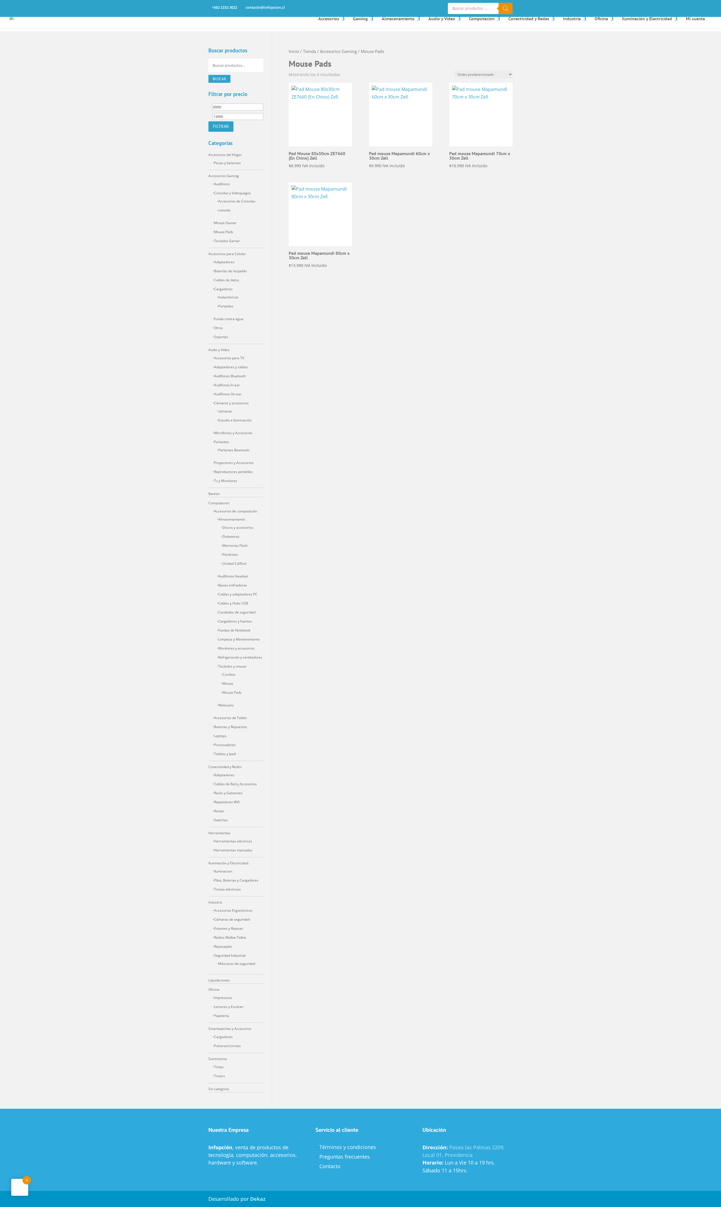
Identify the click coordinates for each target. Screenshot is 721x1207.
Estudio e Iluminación (235, 420)
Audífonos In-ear (227, 385)
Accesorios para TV (229, 358)
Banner (214, 493)
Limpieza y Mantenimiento (239, 639)
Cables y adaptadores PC (237, 594)
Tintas (219, 1067)
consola (224, 210)
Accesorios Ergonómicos (233, 910)
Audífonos (222, 184)
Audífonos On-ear (228, 394)
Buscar (219, 78)
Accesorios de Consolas (236, 201)
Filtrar (221, 126)
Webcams (226, 705)
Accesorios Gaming (338, 51)
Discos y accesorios (237, 527)
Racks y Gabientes (228, 793)
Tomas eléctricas (227, 889)
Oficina (601, 18)
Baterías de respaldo (230, 271)
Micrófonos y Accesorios (233, 432)
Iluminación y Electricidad (647, 18)
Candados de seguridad (236, 612)
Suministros (217, 1058)
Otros (218, 327)
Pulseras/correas (227, 1045)
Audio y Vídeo (441, 18)
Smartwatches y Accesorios (230, 1028)
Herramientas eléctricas (233, 841)
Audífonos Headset (233, 576)
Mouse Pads (223, 231)
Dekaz (258, 1198)
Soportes (221, 336)
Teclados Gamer (227, 240)
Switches (221, 820)
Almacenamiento (398, 18)
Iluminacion (223, 871)
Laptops (220, 735)
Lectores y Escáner (229, 1006)
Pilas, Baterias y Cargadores (236, 880)
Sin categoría (218, 1088)
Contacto (330, 1166)
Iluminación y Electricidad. (228, 863)
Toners (219, 1076)
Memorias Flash (235, 545)
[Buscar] (506, 8)
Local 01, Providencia (447, 1155)
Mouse (227, 683)
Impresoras (223, 997)
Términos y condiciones (347, 1147)
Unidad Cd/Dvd (234, 563)
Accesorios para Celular (227, 253)
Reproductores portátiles (233, 471)
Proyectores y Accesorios (233, 462)
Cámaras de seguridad (232, 919)
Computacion (482, 18)
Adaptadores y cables (231, 367)
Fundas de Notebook (234, 630)
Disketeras (230, 536)
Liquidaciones (219, 980)
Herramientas (219, 833)
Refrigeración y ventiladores (240, 657)
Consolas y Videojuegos (232, 193)
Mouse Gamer (225, 222)
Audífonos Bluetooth (230, 376)
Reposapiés (223, 946)
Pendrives (230, 554)
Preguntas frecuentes (344, 1156)
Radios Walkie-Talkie (230, 937)
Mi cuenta (695, 18)
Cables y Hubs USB (233, 603)
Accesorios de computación (235, 511)
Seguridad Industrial (230, 955)
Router (219, 811)
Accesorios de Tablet (230, 717)
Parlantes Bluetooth (233, 450)
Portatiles (225, 306)
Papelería (221, 1015)
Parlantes (221, 441)
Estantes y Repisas (228, 928)
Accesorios (328, 18)
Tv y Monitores (225, 480)
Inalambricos (228, 297)
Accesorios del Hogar (225, 154)
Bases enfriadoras (232, 585)
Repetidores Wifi (227, 802)
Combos (228, 674)
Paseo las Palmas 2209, (477, 1147)
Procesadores (225, 744)
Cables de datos (226, 280)
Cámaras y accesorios (231, 403)
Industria (572, 18)
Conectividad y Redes (528, 18)
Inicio (294, 51)
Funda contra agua (228, 318)
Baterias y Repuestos (230, 726)
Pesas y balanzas (227, 162)
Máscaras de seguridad (236, 963)
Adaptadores (224, 262)
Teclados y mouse (232, 666)
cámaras (225, 411)
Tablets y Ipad (225, 753)
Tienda (309, 51)
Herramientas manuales (233, 850)
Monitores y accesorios (236, 648)
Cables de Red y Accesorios (235, 784)
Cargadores (223, 289)
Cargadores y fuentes (235, 621)
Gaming (360, 18)
